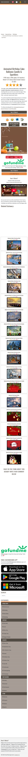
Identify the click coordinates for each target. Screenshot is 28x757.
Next (24, 124)
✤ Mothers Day (6, 656)
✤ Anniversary (5, 606)
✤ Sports (4, 707)
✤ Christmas (5, 674)
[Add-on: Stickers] (17, 119)
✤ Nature (4, 703)
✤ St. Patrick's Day (6, 650)
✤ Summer (4, 683)
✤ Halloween (5, 667)
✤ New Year (5, 643)
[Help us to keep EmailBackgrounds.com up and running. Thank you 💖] (14, 162)
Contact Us (17, 754)
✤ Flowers (4, 700)
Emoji (2, 108)
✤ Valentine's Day (6, 646)
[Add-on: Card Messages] (22, 119)
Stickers (6, 108)
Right (16, 157)
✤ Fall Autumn (5, 687)
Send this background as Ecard (14, 124)
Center (11, 157)
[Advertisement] (14, 18)
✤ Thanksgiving (6, 670)
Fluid (20, 157)
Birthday (15, 34)
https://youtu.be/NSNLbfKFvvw (14, 182)
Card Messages (12, 108)
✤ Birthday (5, 610)
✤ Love (4, 626)
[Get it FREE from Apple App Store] (14, 568)
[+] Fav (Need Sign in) (14, 115)
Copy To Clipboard (14, 112)
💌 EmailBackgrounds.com (16, 154)
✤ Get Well (5, 623)
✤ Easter (4, 653)
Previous (4, 124)
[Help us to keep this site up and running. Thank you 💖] (14, 549)
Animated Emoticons (19, 107)
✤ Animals (4, 696)
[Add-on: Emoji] (12, 119)
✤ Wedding (5, 617)
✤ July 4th (4, 663)
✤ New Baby (5, 613)
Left (7, 157)
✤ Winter (4, 690)
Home (2, 34)
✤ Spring (4, 680)
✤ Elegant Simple (6, 637)
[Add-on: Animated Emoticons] (7, 119)
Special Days (8, 34)
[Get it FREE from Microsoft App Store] (14, 586)
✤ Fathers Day (5, 660)
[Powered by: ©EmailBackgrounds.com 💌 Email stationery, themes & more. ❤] (14, 130)
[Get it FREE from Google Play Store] (14, 577)
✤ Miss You (5, 630)
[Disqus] (14, 492)
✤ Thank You (5, 633)
